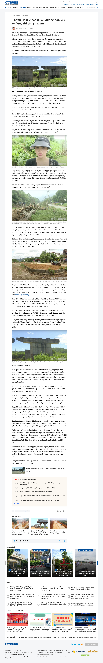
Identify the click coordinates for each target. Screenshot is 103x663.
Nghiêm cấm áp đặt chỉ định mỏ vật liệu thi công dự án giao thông (20, 533)
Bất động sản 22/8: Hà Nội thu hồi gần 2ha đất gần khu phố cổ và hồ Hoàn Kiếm (17, 572)
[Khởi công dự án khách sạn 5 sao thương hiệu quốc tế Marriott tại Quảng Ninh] (17, 619)
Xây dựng (15, 7)
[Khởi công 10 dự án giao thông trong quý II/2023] (58, 523)
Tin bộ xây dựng (94, 4)
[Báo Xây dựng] (11, 3)
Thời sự (9, 7)
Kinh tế (29, 7)
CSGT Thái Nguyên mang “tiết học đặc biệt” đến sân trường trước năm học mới (42, 496)
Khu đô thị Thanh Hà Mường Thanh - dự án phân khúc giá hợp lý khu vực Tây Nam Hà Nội (42, 637)
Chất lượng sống (43, 7)
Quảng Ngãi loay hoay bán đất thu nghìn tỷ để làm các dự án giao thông (39, 533)
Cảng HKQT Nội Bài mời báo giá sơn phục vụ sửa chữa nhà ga (40, 629)
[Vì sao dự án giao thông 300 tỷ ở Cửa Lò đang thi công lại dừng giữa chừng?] (18, 470)
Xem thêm (17, 504)
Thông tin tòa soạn (91, 644)
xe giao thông (65, 4)
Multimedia (92, 7)
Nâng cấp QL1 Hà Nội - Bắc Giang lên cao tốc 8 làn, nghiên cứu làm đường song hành (53, 596)
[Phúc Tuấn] (13, 28)
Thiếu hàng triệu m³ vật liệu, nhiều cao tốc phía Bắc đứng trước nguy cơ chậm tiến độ (41, 483)
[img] (39, 71)
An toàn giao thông (84, 4)
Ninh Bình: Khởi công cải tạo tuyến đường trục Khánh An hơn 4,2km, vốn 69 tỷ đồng (52, 588)
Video (86, 7)
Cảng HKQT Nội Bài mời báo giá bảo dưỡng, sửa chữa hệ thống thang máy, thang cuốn (62, 629)
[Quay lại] (13, 511)
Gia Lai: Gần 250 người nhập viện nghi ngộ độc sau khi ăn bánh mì (39, 500)
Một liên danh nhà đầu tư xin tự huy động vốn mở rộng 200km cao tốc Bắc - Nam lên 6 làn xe (22, 604)
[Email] (63, 511)
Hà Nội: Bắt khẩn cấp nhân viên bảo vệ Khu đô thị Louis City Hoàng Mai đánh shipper (22, 596)
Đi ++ (81, 7)
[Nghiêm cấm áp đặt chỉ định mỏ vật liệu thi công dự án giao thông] (20, 523)
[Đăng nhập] (86, 2)
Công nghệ (70, 7)
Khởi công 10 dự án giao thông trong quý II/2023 (58, 532)
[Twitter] (61, 511)
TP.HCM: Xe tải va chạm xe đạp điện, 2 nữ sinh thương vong (40, 573)
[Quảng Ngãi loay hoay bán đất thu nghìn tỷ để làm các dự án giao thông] (39, 523)
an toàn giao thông (22, 295)
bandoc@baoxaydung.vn (46, 654)
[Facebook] (58, 511)
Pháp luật (35, 7)
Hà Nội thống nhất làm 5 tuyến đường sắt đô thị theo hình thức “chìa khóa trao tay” (53, 604)
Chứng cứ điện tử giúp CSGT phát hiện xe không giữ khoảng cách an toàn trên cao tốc (21, 588)
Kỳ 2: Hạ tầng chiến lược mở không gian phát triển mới (36, 491)
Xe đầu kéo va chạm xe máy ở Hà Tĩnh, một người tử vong (86, 573)
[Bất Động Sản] (78, 651)
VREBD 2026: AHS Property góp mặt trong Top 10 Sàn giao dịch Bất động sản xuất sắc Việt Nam (85, 629)
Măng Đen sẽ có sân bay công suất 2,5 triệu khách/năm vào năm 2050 (82, 604)
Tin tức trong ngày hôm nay (27, 479)
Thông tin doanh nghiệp (15, 610)
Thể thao (62, 7)
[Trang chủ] (5, 7)
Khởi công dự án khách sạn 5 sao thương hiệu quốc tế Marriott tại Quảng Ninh (16, 629)
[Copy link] (66, 511)
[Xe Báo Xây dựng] (93, 651)
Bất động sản (74, 4)
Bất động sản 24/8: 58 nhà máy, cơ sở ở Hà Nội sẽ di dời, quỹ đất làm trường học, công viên (63, 572)
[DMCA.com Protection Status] (85, 655)
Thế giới (76, 7)
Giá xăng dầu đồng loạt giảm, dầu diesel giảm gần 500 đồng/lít (82, 588)
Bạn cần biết (11, 637)
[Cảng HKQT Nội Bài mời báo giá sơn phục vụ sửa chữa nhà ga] (40, 619)
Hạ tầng (25, 15)
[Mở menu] (97, 7)
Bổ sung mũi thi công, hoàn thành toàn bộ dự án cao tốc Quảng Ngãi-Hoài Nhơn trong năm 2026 (82, 596)
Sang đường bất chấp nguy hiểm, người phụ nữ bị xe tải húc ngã (39, 488)
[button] (49, 578)
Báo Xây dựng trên (19, 511)
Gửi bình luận (62, 541)
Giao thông (23, 7)
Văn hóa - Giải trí (54, 7)
